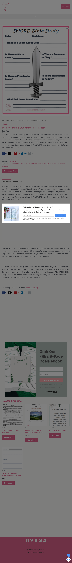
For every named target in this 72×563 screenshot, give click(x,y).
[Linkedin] (44, 540)
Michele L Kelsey (32, 288)
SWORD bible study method (38, 164)
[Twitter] (31, 540)
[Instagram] (36, 540)
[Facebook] (27, 540)
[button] (36, 16)
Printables (10, 120)
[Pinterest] (40, 540)
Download (8, 437)
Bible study (10, 164)
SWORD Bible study (21, 164)
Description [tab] (6, 181)
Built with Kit (51, 391)
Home (4, 120)
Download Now (10, 171)
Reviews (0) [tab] (17, 181)
